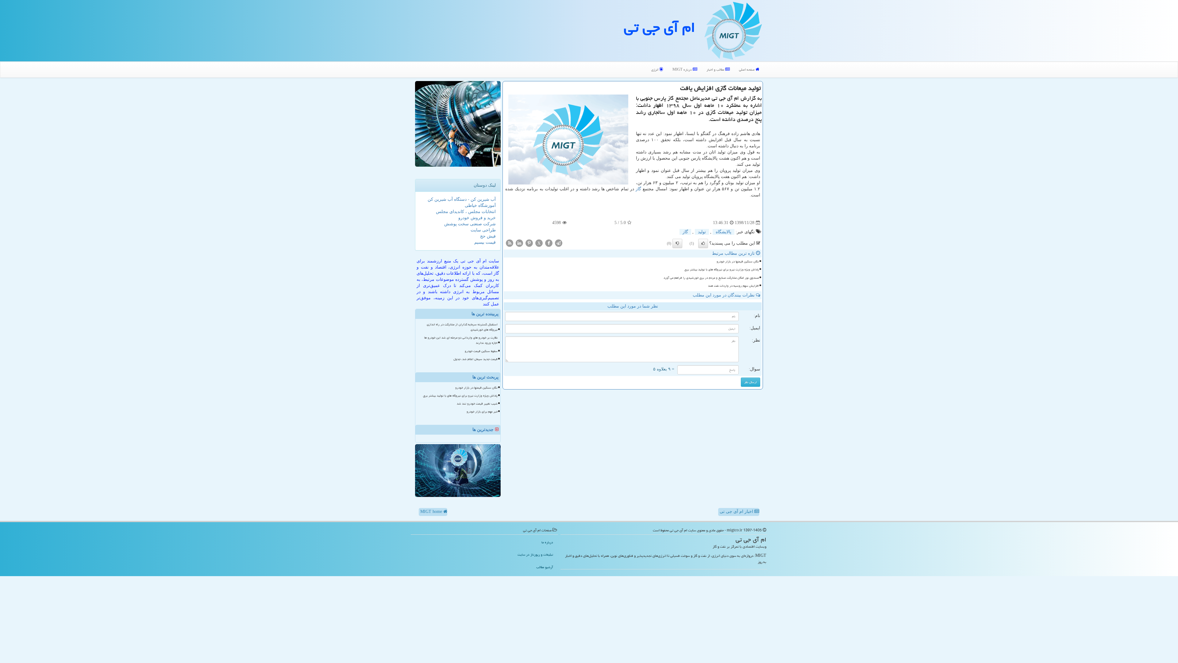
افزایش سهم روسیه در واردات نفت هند (733, 286)
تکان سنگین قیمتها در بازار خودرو (738, 261)
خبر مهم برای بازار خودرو (482, 412)
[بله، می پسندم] (703, 243)
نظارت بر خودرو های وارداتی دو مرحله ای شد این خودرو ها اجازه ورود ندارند (461, 340)
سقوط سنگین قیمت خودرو (481, 351)
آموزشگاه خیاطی (480, 205)
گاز (638, 189)
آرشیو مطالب (544, 567)
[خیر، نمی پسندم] (677, 243)
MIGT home (431, 511)
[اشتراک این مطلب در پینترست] (529, 243)
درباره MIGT (682, 69)
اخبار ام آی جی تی (737, 511)
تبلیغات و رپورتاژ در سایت (535, 554)
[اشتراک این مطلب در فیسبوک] (549, 243)
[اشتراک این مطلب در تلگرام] (558, 243)
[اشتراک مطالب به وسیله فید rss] (509, 243)
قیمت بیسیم (485, 242)
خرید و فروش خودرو (477, 217)
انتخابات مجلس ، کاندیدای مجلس (466, 211)
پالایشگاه (723, 232)
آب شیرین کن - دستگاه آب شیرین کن (462, 199)
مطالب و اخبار (715, 69)
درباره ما (547, 542)
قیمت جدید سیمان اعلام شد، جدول (475, 359)
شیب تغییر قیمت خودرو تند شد (477, 404)
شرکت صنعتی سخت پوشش (470, 224)
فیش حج (488, 236)
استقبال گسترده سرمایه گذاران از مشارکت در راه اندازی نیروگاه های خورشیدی (462, 327)
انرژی (655, 69)
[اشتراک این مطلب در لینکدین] (519, 243)
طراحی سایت (483, 230)
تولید (702, 232)
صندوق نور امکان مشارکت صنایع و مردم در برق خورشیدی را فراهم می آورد (711, 278)
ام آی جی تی (659, 27)
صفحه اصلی (747, 69)
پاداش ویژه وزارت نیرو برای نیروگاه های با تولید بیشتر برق (721, 269)
